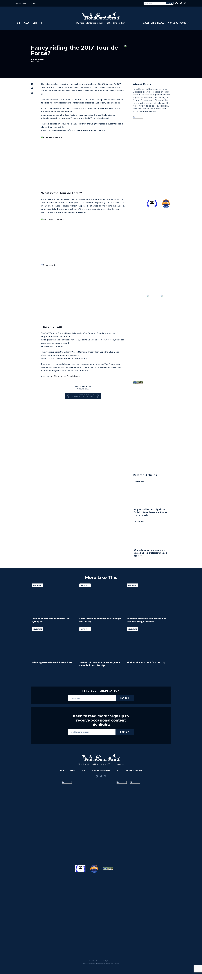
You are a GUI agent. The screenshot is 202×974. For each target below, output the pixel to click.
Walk (26, 23)
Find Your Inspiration (101, 691)
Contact (32, 3)
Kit (43, 23)
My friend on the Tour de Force (65, 376)
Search (169, 3)
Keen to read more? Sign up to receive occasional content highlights (101, 720)
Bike (35, 23)
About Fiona (21, 3)
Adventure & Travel (153, 23)
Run (18, 23)
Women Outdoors (177, 23)
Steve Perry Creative (112, 964)
